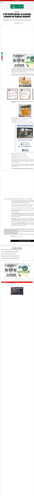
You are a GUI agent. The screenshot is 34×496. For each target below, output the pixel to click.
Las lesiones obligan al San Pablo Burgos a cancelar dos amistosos (9, 251)
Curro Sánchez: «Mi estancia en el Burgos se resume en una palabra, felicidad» (11, 249)
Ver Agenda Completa (4, 282)
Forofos (19, 0)
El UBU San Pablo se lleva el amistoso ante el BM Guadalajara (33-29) (10, 258)
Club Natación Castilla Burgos (19, 236)
